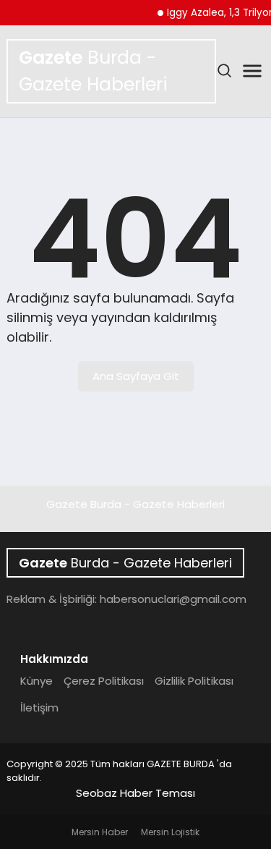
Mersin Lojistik (170, 832)
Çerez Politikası (104, 680)
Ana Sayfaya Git (136, 376)
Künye (36, 680)
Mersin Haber (100, 832)
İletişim (39, 707)
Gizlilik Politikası (194, 680)
